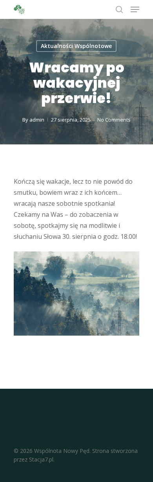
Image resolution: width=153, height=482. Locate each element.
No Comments (114, 119)
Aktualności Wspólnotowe (76, 46)
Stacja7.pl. (42, 459)
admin (36, 119)
